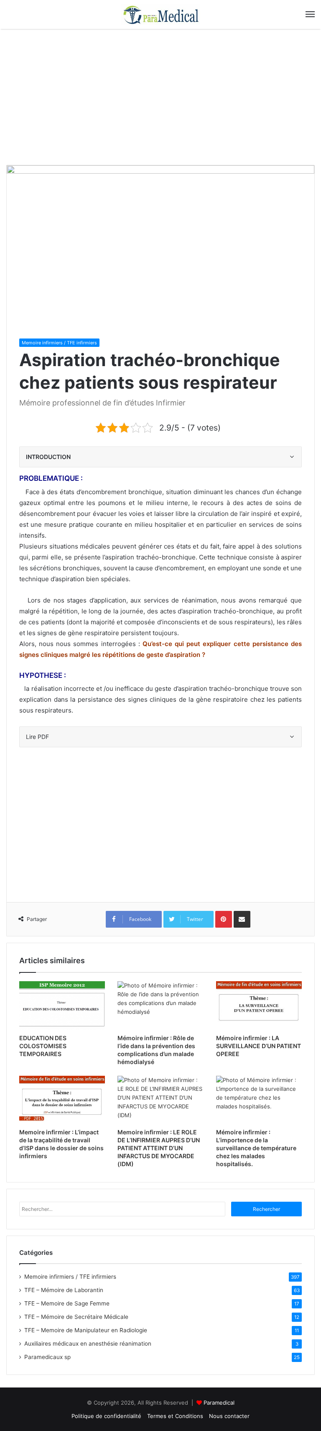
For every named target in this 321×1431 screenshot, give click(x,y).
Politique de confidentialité (106, 1416)
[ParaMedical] (160, 14)
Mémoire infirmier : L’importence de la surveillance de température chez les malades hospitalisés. (256, 1147)
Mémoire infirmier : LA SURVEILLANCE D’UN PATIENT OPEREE (258, 1045)
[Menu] (310, 14)
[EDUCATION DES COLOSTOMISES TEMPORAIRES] (62, 1005)
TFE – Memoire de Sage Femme (67, 1303)
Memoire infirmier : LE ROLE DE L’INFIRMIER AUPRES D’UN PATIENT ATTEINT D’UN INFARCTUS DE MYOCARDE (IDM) (158, 1147)
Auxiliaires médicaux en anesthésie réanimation (87, 1343)
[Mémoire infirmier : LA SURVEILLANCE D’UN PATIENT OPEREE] (259, 1005)
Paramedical (219, 1402)
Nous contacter (229, 1416)
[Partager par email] (242, 919)
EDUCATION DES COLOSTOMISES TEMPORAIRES (42, 1045)
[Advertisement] (160, 100)
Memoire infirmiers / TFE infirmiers (59, 343)
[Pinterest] (223, 919)
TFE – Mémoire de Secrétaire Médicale (76, 1316)
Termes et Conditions (175, 1416)
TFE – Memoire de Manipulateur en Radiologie (85, 1330)
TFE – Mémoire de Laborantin (63, 1290)
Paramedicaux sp (47, 1357)
